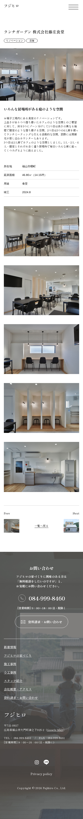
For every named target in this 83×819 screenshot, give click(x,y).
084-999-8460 (47, 598)
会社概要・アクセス (18, 689)
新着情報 (10, 647)
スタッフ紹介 (13, 680)
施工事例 (10, 664)
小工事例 (10, 672)
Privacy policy (41, 773)
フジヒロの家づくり (18, 655)
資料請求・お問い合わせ (45, 622)
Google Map (55, 730)
